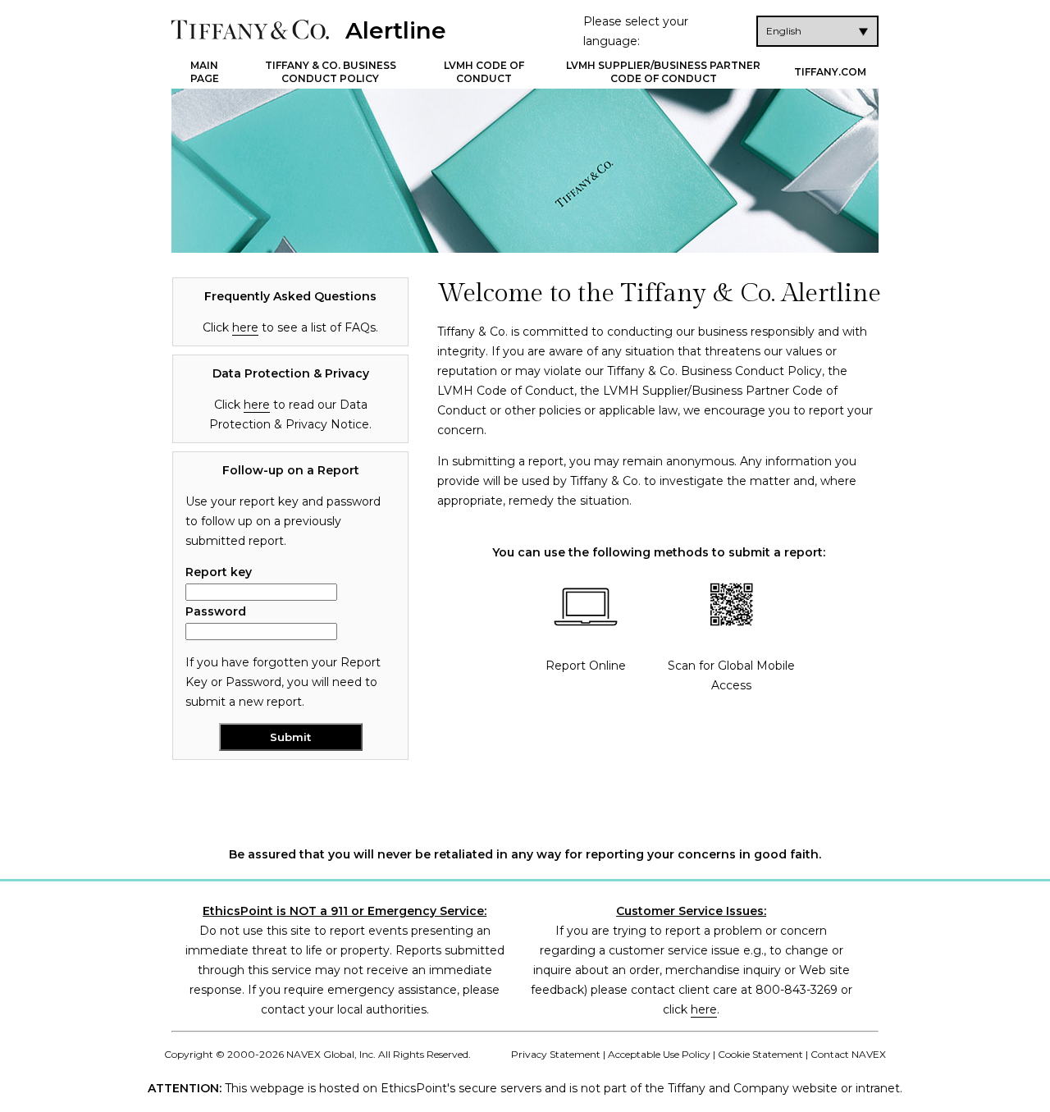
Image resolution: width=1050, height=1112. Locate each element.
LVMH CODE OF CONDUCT (484, 72)
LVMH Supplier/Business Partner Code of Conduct (663, 72)
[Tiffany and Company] (250, 29)
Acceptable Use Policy (659, 1054)
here (245, 327)
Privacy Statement (555, 1054)
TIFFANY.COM (830, 72)
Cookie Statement (760, 1054)
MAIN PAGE (204, 72)
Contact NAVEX (848, 1054)
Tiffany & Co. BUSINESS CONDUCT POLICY (330, 72)
